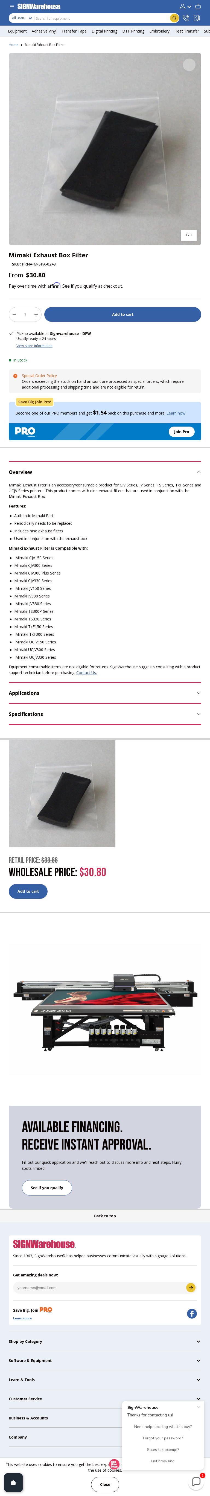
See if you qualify (47, 1187)
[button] (198, 6)
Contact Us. (86, 672)
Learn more (22, 1318)
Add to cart (122, 314)
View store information (34, 345)
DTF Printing (133, 31)
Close (105, 1484)
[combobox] (94, 18)
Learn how (176, 413)
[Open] (13, 1482)
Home (13, 44)
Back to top (105, 1215)
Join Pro (181, 431)
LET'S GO (191, 1287)
